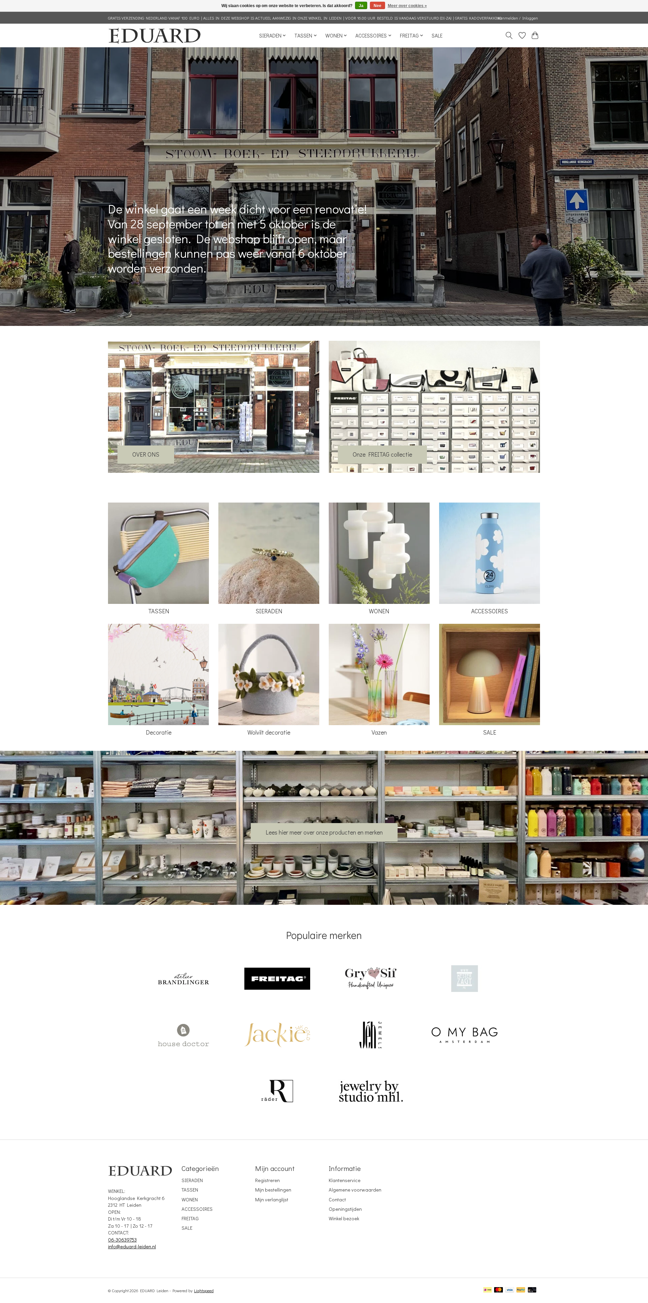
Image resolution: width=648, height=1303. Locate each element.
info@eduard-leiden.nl (132, 1246)
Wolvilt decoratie (268, 732)
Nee (377, 5)
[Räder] (277, 1092)
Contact (337, 1199)
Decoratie (158, 732)
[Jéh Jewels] (371, 1035)
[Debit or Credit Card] (532, 1290)
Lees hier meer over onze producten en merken (324, 832)
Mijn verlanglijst (271, 1199)
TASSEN (158, 611)
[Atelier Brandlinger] (183, 979)
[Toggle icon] (509, 35)
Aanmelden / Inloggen (517, 18)
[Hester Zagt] (464, 979)
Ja (361, 5)
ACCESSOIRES (489, 611)
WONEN (379, 611)
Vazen (379, 732)
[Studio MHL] (371, 1092)
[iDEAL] (487, 1290)
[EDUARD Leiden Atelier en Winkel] (154, 35)
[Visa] (509, 1290)
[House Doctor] (183, 1035)
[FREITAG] (277, 979)
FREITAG (190, 1218)
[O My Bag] (464, 1035)
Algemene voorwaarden (355, 1189)
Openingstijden (345, 1209)
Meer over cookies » (407, 5)
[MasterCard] (498, 1290)
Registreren (267, 1180)
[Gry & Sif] (371, 979)
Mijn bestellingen (273, 1189)
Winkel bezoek (344, 1218)
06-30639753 (122, 1239)
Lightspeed (204, 1290)
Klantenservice (344, 1180)
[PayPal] (520, 1290)
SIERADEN (268, 611)
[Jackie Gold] (277, 1035)
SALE (437, 35)
